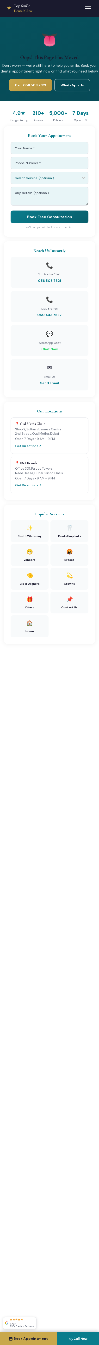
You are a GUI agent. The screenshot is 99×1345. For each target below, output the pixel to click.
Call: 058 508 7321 (30, 85)
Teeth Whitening (30, 531)
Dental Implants (69, 531)
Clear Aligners (30, 579)
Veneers (30, 555)
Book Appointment (31, 1338)
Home (29, 626)
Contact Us (69, 603)
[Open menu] (88, 8)
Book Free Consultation (49, 216)
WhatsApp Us (72, 85)
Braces (69, 555)
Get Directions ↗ (28, 446)
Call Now (80, 1339)
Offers (29, 603)
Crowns (69, 579)
